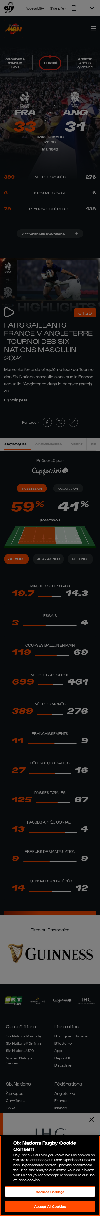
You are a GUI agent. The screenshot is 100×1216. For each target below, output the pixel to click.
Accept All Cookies (50, 1206)
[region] (50, 1175)
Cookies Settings (50, 1192)
